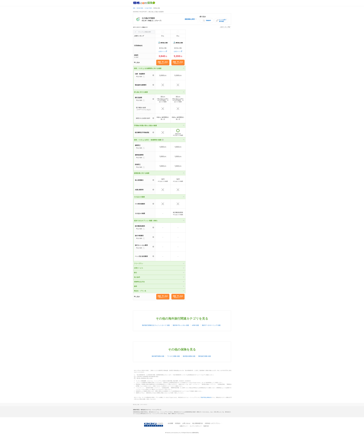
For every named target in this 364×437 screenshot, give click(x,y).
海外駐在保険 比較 (189, 356)
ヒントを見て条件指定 (222, 20)
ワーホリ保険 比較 (173, 356)
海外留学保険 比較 (158, 356)
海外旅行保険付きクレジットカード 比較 (156, 325)
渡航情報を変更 (190, 19)
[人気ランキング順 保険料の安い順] (225, 27)
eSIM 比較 (195, 325)
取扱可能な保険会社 (206, 397)
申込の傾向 (139, 76)
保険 (134, 8)
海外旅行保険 (140, 8)
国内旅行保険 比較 (204, 356)
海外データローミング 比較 (211, 325)
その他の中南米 (148, 8)
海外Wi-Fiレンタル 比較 (181, 325)
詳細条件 (208, 20)
